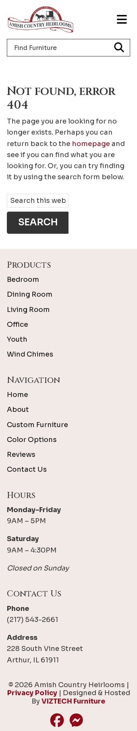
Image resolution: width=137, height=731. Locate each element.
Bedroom (23, 279)
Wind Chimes (30, 354)
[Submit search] (119, 47)
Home (17, 394)
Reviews (21, 454)
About (18, 409)
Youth (17, 339)
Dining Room (30, 294)
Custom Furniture (37, 425)
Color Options (32, 439)
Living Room (28, 309)
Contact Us (27, 469)
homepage (91, 144)
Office (17, 324)
